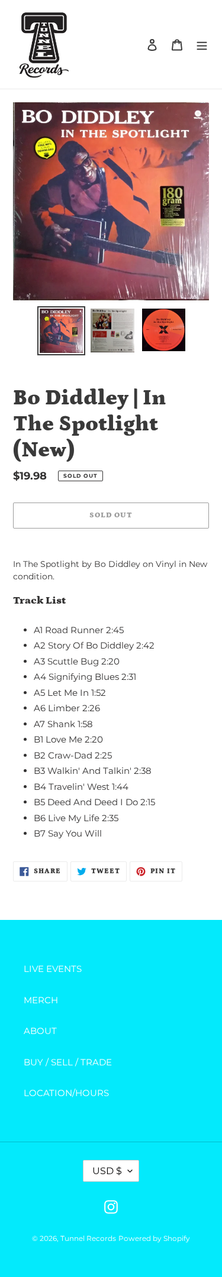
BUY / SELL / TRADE (68, 1062)
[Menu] (201, 44)
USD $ (107, 1170)
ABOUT (40, 1030)
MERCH (41, 1000)
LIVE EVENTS (53, 968)
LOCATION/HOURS (66, 1092)
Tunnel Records (88, 1238)
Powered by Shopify (154, 1238)
